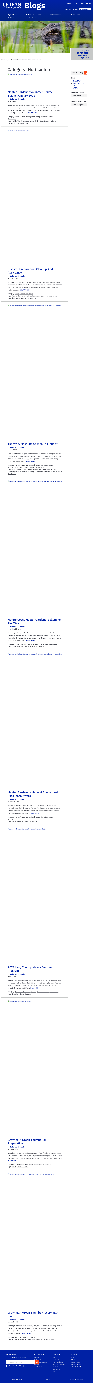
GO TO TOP (47, 1379)
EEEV (40, 469)
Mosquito (33, 472)
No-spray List (52, 472)
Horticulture (12, 119)
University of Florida (75, 1379)
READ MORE (32, 113)
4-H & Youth (38, 1367)
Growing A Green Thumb (20, 1167)
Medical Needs (20, 298)
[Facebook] (6, 1366)
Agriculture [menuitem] (12, 15)
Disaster (15, 296)
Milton (28, 298)
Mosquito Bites (42, 472)
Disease (35, 469)
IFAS (82, 1379)
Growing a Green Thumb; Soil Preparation (27, 1141)
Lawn (31, 294)
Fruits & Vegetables (21, 1164)
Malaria (26, 472)
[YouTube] (16, 1366)
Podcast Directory (71, 9)
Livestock (20, 467)
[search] (85, 73)
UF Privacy (74, 1357)
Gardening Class (38, 121)
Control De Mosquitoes (24, 469)
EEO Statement (76, 1367)
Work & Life (40, 467)
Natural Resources (40, 1360)
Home (76, 3)
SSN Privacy (74, 1360)
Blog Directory (86, 3)
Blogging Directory (58, 1362)
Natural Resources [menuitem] (33, 15)
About (69, 3)
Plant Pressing (37, 1339)
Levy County (46, 296)
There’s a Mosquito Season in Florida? (33, 444)
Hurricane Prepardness (33, 296)
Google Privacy (75, 1362)
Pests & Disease (29, 467)
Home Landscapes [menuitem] (54, 15)
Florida (53, 469)
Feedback (55, 1360)
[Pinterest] (13, 1366)
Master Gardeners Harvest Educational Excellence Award (33, 794)
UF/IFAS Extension (14, 123)
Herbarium (15, 994)
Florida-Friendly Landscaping (30, 117)
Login (54, 1371)
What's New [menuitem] (33, 18)
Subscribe (86, 9)
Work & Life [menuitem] (75, 15)
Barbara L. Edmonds (17, 99)
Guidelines (55, 1367)
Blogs (34, 5)
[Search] (63, 4)
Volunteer (24, 123)
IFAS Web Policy (76, 1364)
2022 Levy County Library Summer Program (30, 969)
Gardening (11, 472)
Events (17, 117)
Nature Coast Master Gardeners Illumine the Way (34, 621)
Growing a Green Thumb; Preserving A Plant (33, 1314)
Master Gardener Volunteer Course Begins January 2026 (30, 93)
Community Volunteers (22, 992)
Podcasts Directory (58, 1364)
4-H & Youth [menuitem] (13, 18)
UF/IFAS (75, 88)
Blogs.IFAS (77, 81)
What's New (56, 1369)
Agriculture (37, 1357)
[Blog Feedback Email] (20, 1366)
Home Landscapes (47, 117)
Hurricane (21, 296)
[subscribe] (37, 1362)
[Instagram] (23, 1366)
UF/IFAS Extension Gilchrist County (16, 60)
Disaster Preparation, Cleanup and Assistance (30, 270)
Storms (33, 298)
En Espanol (47, 469)
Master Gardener (50, 121)
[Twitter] (9, 1366)
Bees (13, 469)
